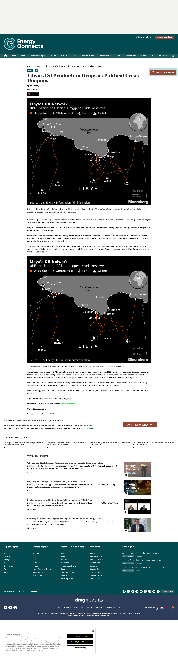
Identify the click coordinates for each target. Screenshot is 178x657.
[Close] (93, 631)
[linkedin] (136, 591)
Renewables (8, 566)
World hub (36, 553)
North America (37, 572)
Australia (35, 563)
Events (118, 56)
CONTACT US (115, 607)
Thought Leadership (68, 566)
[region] (49, 641)
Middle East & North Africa (42, 569)
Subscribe (94, 566)
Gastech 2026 (163, 56)
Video (74, 56)
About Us (93, 553)
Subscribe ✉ (168, 591)
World (23, 56)
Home (29, 66)
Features (64, 560)
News (14, 56)
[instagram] (128, 591)
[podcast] (145, 591)
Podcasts (64, 569)
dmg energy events (97, 572)
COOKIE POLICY (91, 607)
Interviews (65, 563)
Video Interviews (67, 572)
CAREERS (69, 607)
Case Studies (95, 563)
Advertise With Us (143, 37)
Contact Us (94, 569)
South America (37, 575)
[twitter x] (132, 591)
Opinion (53, 56)
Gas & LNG (8, 556)
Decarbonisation (10, 553)
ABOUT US (61, 607)
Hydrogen (7, 560)
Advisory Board (96, 556)
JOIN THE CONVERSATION (140, 425)
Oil (46, 66)
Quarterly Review (87, 56)
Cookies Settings (103, 607)
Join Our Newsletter (164, 37)
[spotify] (149, 591)
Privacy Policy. (89, 428)
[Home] (5, 56)
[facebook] (124, 591)
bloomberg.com (68, 404)
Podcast (64, 56)
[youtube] (141, 591)
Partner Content (105, 56)
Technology (8, 569)
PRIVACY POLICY (79, 607)
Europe (35, 566)
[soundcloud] (153, 591)
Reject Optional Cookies (80, 642)
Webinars (64, 575)
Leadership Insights (37, 56)
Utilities (6, 572)
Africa (34, 556)
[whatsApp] (158, 591)
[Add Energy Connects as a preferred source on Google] (33, 94)
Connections (131, 56)
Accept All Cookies (80, 636)
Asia (34, 560)
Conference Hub (146, 56)
